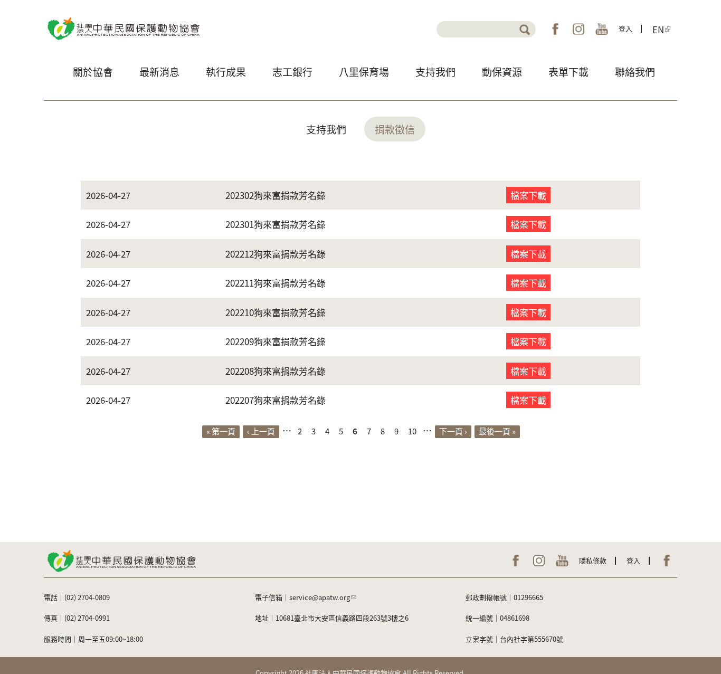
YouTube (601, 29)
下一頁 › (453, 430)
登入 (625, 28)
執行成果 (226, 71)
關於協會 (93, 71)
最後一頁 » (497, 430)
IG (578, 29)
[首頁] (123, 27)
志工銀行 (292, 71)
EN (658, 29)
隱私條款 (592, 560)
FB (555, 29)
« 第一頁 (220, 430)
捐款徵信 (395, 129)
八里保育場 (364, 71)
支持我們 (435, 71)
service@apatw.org (319, 597)
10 (412, 430)
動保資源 (502, 71)
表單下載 (568, 71)
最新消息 (159, 71)
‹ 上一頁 (261, 430)
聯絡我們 (635, 71)
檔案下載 (528, 195)
